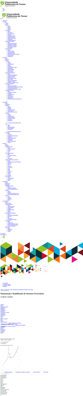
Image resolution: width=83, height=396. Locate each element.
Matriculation (10, 97)
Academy (9, 179)
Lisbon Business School (12, 87)
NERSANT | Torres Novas (13, 82)
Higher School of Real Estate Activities (15, 86)
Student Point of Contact (12, 111)
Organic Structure (36, 372)
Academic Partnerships (9, 83)
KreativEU (7, 184)
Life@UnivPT (6, 201)
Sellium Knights (11, 209)
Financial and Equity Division (13, 54)
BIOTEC (9, 162)
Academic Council (11, 36)
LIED (9, 169)
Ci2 (8, 157)
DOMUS (9, 166)
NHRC (9, 172)
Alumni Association (11, 226)
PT (3, 10)
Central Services (11, 116)
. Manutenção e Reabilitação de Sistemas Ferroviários (23, 289)
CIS (8, 165)
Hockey (9, 211)
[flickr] (11, 374)
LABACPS (10, 167)
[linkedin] (8, 374)
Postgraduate (10, 68)
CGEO (9, 156)
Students (7, 105)
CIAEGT (9, 164)
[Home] (13, 6)
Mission (9, 29)
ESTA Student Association (13, 224)
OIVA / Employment (12, 141)
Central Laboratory (9, 146)
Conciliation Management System (14, 122)
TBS (9, 180)
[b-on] (1, 332)
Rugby (9, 210)
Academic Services (11, 109)
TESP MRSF (5, 283)
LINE (9, 170)
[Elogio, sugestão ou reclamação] (3, 322)
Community (5, 102)
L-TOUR (9, 171)
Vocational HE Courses (12, 67)
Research (4, 143)
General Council (11, 33)
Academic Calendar (7, 284)
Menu (6, 22)
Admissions (5, 20)
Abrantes (9, 230)
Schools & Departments (9, 41)
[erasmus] (2, 330)
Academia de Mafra (11, 76)
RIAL (9, 199)
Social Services (11, 55)
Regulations (10, 95)
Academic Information (9, 90)
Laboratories (10, 56)
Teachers (7, 112)
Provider (9, 108)
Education (5, 57)
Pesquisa (3, 233)
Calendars (10, 93)
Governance (7, 30)
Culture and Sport (8, 204)
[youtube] (6, 374)
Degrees (7, 60)
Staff (6, 123)
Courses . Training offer (5, 289)
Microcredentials (11, 69)
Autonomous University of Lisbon (14, 89)
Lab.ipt (9, 149)
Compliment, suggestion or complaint (22, 372)
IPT (1, 18)
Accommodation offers (12, 219)
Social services (10, 96)
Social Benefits (11, 128)
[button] (0, 394)
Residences (10, 218)
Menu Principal (3, 234)
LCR (9, 168)
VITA (9, 173)
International (5, 181)
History (6, 24)
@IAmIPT (7, 132)
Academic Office (11, 52)
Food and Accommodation (10, 212)
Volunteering (10, 139)
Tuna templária (10, 207)
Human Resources (11, 53)
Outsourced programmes (10, 72)
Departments (10, 47)
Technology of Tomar (12, 46)
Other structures (8, 176)
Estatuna (9, 208)
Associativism (8, 220)
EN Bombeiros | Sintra (12, 78)
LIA (8, 152)
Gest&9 (9, 174)
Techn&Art (10, 158)
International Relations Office (13, 194)
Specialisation (10, 71)
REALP (7, 195)
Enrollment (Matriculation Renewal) (15, 98)
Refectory (10, 216)
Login (4, 9)
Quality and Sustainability (13, 135)
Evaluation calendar (7, 285)
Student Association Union (13, 223)
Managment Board (11, 35)
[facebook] (1, 374)
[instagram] (4, 374)
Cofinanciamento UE (12, 40)
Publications (10, 39)
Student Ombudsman (12, 37)
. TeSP (11, 289)
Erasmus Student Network (13, 189)
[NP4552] (2, 327)
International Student (9, 185)
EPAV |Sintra (10, 79)
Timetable (5, 286)
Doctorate (10, 66)
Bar (8, 217)
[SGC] (1, 328)
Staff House (10, 120)
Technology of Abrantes (12, 45)
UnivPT (4, 21)
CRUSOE (10, 198)
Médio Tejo (7, 227)
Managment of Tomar (12, 44)
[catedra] (2, 331)
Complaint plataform (8, 372)
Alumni (9, 142)
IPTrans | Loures (11, 77)
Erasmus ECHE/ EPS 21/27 (13, 193)
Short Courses (10, 70)
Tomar (9, 231)
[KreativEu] (2, 329)
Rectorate (9, 34)
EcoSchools (10, 140)
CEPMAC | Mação (11, 81)
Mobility (7, 190)
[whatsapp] (13, 374)
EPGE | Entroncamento (12, 80)
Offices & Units (8, 48)
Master (9, 65)
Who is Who (45, 372)
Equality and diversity (12, 137)
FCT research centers (9, 153)
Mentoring (10, 136)
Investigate (10, 119)
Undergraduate (10, 64)
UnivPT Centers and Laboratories (11, 159)
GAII (9, 151)
